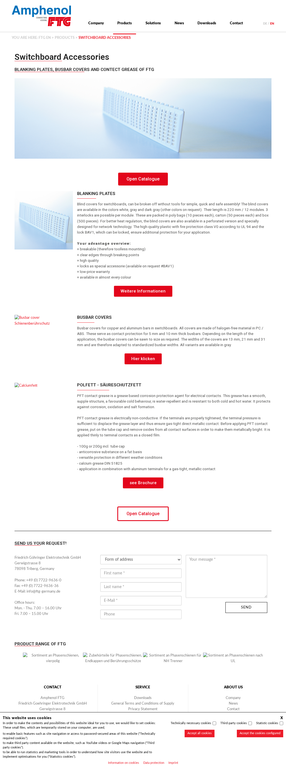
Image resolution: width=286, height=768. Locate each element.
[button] (17, 661)
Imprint (173, 762)
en (272, 23)
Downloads (206, 23)
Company (96, 23)
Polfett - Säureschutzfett (109, 384)
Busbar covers (94, 317)
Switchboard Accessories (62, 57)
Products (124, 23)
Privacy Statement (143, 709)
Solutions (153, 23)
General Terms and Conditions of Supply (142, 703)
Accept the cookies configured (260, 733)
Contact (236, 23)
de (265, 23)
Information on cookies (123, 762)
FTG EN (45, 38)
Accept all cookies (199, 733)
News (179, 23)
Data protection (153, 762)
